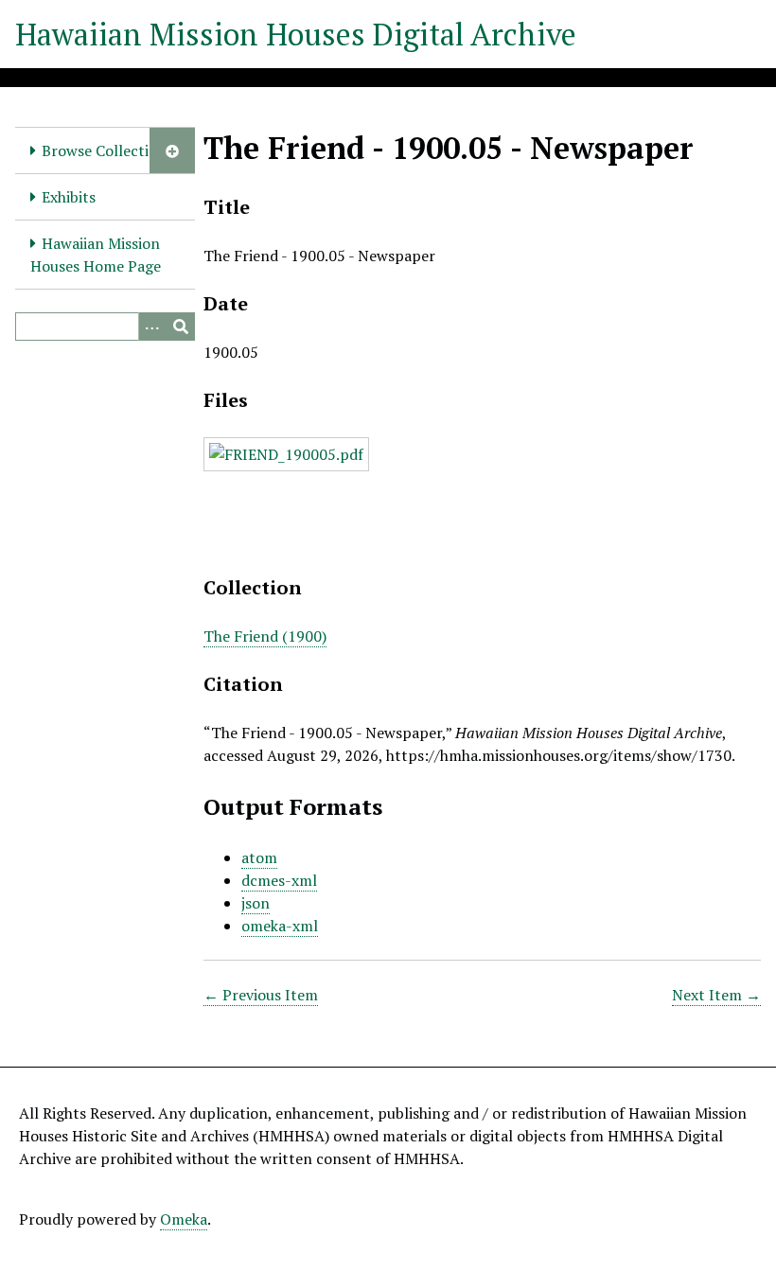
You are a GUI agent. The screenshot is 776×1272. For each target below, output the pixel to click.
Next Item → (716, 994)
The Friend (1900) (264, 636)
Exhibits (69, 196)
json (255, 902)
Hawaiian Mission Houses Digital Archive (295, 34)
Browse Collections (107, 150)
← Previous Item (260, 994)
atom (259, 857)
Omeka (183, 1219)
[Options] (152, 326)
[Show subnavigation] (172, 150)
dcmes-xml (279, 880)
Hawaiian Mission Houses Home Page (95, 254)
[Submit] (181, 326)
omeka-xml (279, 925)
